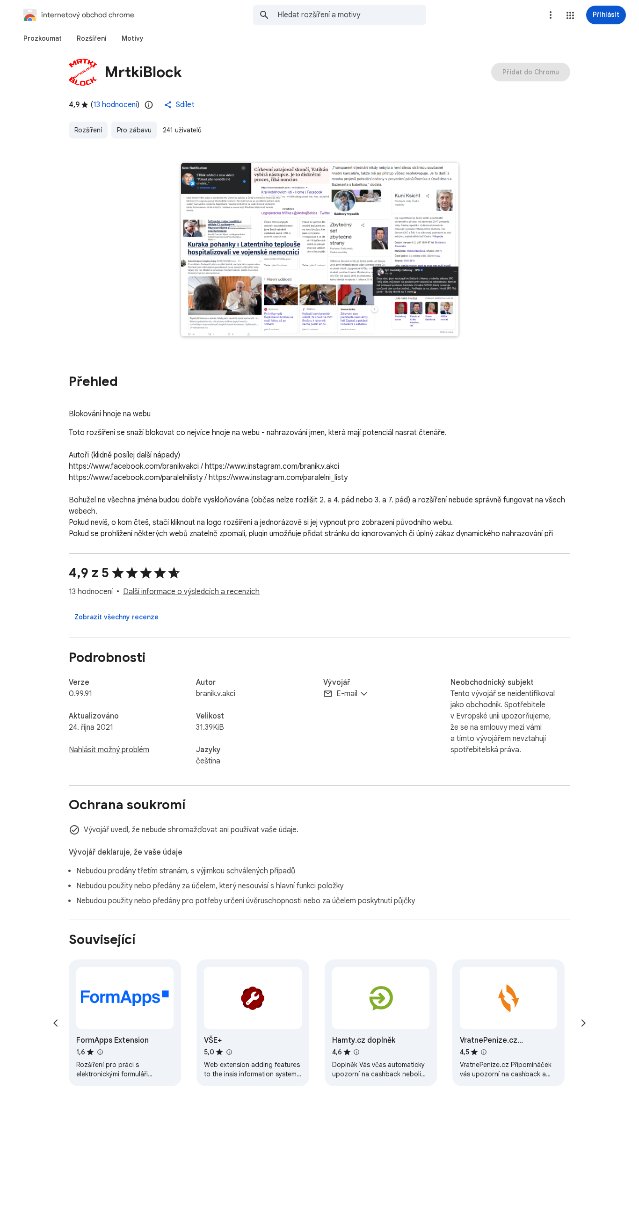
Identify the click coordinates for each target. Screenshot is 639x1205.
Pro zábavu (134, 130)
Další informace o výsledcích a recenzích (191, 591)
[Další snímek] (583, 1023)
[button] (570, 15)
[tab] (42, 38)
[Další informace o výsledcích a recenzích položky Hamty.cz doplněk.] (356, 1052)
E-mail (346, 693)
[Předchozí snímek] (55, 1023)
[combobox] (351, 15)
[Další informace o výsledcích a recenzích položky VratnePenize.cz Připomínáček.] (483, 1052)
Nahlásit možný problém (109, 750)
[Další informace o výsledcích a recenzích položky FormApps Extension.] (99, 1052)
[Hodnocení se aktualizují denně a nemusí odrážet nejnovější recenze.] (148, 104)
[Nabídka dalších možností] (550, 15)
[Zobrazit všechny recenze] (116, 617)
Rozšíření (88, 130)
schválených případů (260, 871)
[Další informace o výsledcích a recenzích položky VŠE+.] (229, 1052)
